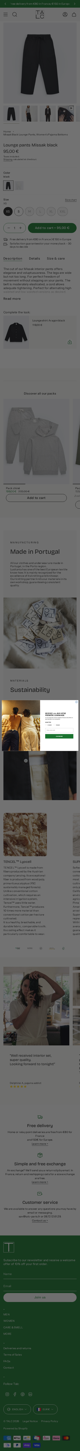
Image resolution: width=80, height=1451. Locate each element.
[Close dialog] (76, 702)
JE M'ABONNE (59, 736)
